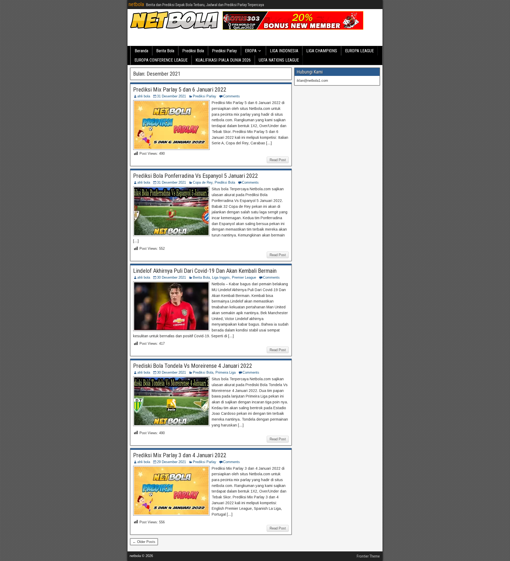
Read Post (278, 160)
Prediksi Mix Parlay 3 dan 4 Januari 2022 (179, 455)
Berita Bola (165, 50)
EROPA (251, 50)
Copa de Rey (202, 182)
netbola (136, 4)
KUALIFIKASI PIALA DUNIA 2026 (223, 60)
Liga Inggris (221, 277)
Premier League (244, 277)
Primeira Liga (225, 372)
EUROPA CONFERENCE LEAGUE (161, 60)
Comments (231, 96)
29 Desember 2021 (171, 462)
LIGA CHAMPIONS (321, 50)
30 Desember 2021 (171, 277)
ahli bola (143, 96)
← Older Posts (144, 542)
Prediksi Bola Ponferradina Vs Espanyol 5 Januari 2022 (195, 175)
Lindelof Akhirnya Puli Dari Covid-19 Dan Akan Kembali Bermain (205, 270)
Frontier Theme (368, 556)
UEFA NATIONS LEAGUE (279, 60)
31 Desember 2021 (171, 96)
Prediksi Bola (193, 50)
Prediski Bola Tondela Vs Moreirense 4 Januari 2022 (192, 366)
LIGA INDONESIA (284, 50)
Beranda (141, 50)
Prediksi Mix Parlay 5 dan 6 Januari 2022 (179, 89)
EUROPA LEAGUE (359, 50)
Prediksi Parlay (224, 50)
